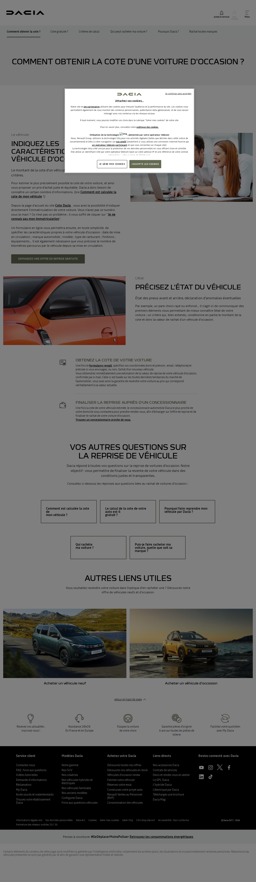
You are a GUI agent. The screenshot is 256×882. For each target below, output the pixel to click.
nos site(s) (121, 141)
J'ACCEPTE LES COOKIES (145, 164)
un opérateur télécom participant (109, 145)
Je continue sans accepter (178, 93)
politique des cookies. (147, 127)
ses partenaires (92, 106)
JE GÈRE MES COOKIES (112, 164)
